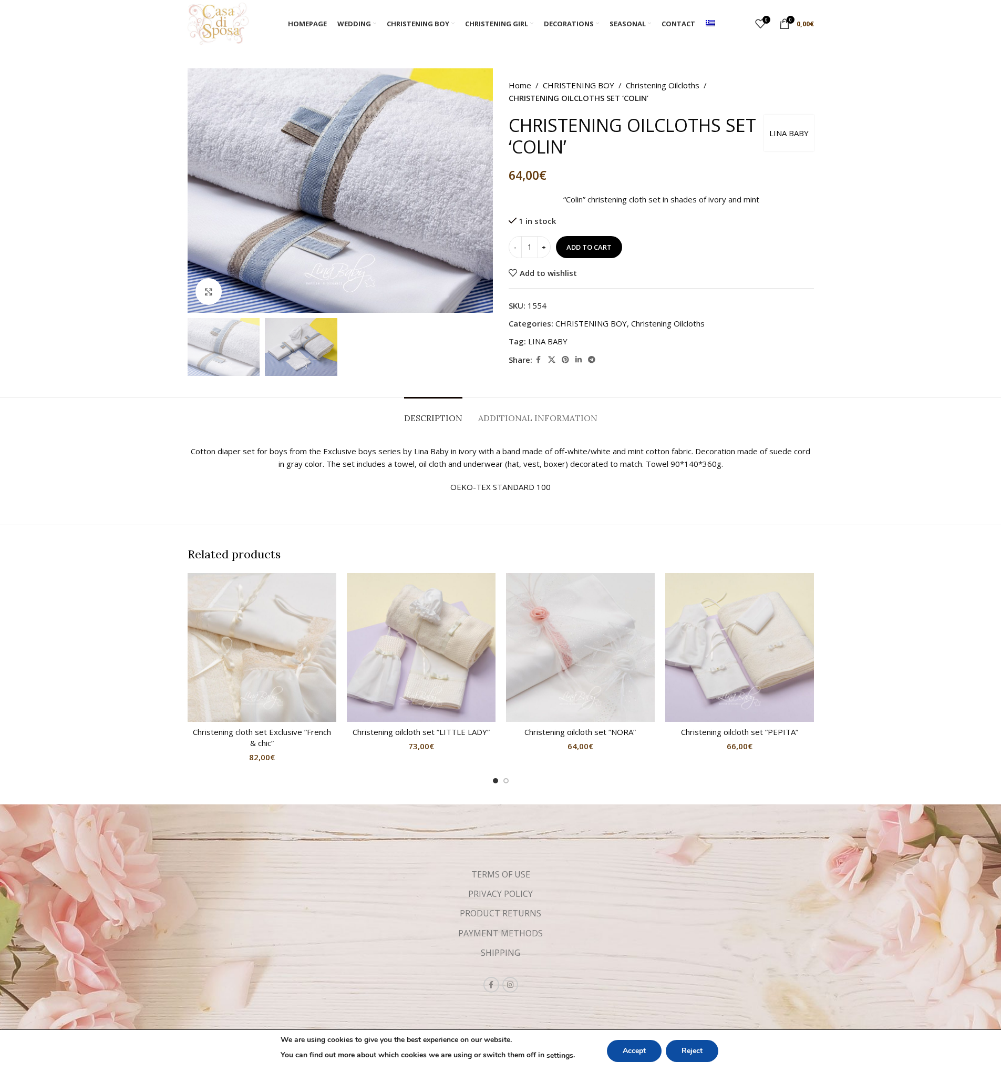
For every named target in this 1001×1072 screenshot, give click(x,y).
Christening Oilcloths (662, 85)
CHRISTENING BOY (578, 85)
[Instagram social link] (510, 985)
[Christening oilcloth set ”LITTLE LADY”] (421, 647)
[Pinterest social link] (565, 360)
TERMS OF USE (500, 874)
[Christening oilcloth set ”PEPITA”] (739, 647)
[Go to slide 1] (495, 780)
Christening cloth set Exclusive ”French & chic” (262, 737)
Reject (692, 1051)
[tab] (433, 413)
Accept (634, 1051)
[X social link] (552, 360)
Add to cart (589, 247)
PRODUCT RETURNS (500, 913)
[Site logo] (218, 22)
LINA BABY (789, 133)
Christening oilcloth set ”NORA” (580, 732)
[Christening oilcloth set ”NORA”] (580, 647)
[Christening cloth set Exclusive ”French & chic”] (262, 647)
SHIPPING (500, 952)
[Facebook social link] (538, 360)
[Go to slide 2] (506, 780)
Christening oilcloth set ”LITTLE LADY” (421, 732)
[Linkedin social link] (578, 360)
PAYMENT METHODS (500, 933)
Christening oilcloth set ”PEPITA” (739, 732)
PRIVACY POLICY (500, 894)
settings (559, 1055)
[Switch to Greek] (710, 24)
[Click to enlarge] (208, 291)
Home (520, 85)
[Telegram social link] (591, 360)
